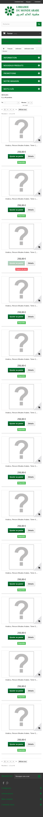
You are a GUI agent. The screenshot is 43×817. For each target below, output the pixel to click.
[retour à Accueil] (4, 49)
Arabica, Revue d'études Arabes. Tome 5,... (21, 626)
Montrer (24, 102)
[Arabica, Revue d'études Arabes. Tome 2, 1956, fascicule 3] (21, 396)
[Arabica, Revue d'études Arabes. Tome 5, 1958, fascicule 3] (21, 717)
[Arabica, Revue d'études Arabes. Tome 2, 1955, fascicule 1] (21, 236)
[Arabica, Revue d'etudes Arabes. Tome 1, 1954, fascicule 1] (21, 129)
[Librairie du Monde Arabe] (22, 11)
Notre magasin (11, 81)
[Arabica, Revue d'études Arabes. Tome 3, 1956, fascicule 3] (21, 450)
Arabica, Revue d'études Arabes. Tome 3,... (21, 359)
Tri (2, 102)
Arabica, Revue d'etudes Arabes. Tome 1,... (21, 145)
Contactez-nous (19, 1)
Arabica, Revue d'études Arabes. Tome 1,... (21, 199)
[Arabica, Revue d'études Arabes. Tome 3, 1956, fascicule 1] (21, 343)
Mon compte (7, 799)
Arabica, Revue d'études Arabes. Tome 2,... (21, 252)
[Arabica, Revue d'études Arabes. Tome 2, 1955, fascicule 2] (21, 289)
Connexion (37, 1)
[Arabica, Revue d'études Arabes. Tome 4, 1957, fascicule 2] (21, 503)
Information (10, 57)
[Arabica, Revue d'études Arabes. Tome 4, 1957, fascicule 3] (21, 557)
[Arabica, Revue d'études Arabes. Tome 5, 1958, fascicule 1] (21, 610)
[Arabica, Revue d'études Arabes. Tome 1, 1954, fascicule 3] (21, 182)
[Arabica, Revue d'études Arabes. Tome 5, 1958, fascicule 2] (21, 663)
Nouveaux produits (13, 65)
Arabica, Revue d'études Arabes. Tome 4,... (21, 520)
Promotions (10, 73)
